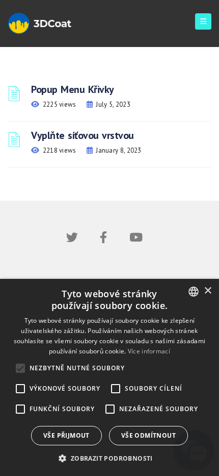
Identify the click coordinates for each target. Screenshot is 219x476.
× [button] (207, 291)
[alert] (109, 377)
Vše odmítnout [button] (148, 435)
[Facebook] (103, 239)
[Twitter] (72, 239)
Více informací (149, 351)
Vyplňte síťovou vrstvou (82, 135)
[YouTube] (136, 239)
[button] (109, 458)
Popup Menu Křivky (72, 89)
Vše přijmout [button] (66, 435)
